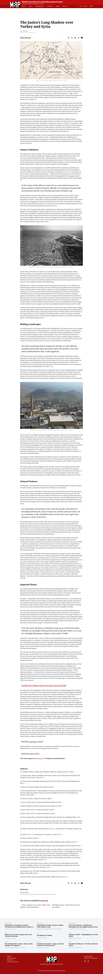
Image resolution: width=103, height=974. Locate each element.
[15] (31, 574)
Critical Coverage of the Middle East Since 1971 (33, 3)
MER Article (8, 923)
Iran (70, 942)
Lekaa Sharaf (8, 947)
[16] (40, 595)
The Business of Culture (44, 935)
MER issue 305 (40, 758)
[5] (27, 311)
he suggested (39, 89)
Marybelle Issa (72, 938)
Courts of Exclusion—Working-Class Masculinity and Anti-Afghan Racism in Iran (83, 926)
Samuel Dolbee (24, 31)
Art (6, 932)
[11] (70, 526)
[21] (32, 730)
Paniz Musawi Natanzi (74, 928)
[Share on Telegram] (78, 38)
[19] (81, 654)
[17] (79, 603)
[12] (33, 550)
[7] (43, 318)
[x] (88, 961)
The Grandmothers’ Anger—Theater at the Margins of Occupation (19, 944)
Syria (38, 942)
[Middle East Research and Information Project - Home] (15, 4)
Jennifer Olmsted (46, 928)
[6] (67, 314)
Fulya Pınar (7, 928)
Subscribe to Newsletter (90, 958)
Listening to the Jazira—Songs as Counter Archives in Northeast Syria (50, 944)
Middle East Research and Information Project (42, 2)
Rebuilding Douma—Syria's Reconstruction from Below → (66, 906)
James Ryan (7, 938)
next (31, 753)
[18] (79, 618)
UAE (38, 933)
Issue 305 (44, 901)
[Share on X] (72, 38)
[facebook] (85, 961)
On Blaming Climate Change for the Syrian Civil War (43, 685)
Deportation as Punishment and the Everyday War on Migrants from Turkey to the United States (19, 926)
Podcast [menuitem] (64, 6)
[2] (21, 180)
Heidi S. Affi (39, 947)
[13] (80, 560)
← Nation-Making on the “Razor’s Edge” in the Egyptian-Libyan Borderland (35, 906)
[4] (31, 302)
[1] (35, 99)
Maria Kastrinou (15, 947)
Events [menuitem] (58, 6)
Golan (6, 942)
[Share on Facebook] (69, 38)
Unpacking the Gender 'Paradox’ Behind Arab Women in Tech (50, 926)
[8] (52, 366)
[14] (57, 568)
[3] (27, 292)
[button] (25, 6)
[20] (25, 676)
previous (33, 741)
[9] (53, 449)
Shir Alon (39, 937)
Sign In (86, 6)
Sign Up (91, 6)
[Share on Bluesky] (82, 38)
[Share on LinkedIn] (75, 38)
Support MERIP (88, 956)
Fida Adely (39, 928)
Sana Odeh (52, 928)
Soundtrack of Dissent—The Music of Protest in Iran (83, 944)
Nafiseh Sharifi (72, 947)
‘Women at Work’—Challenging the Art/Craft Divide (83, 935)
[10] (48, 459)
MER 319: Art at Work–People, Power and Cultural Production (18, 935)
